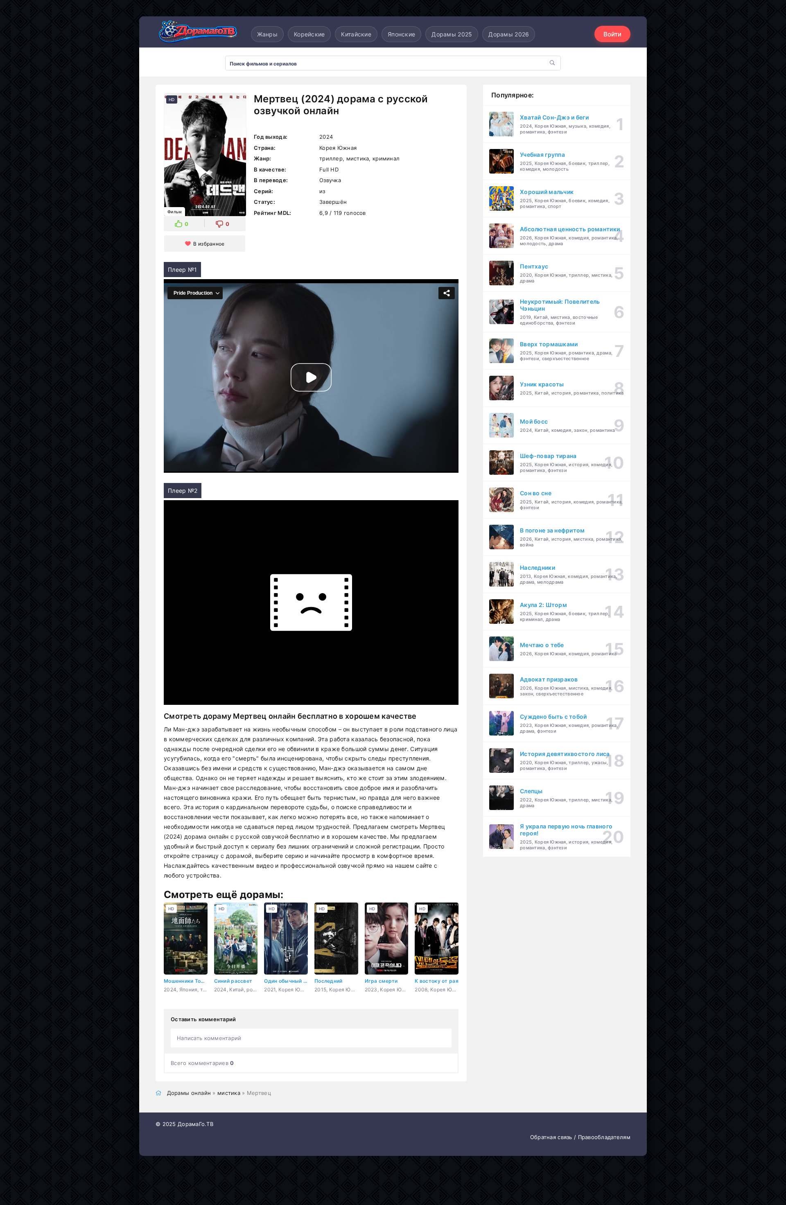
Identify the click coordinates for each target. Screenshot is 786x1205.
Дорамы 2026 (508, 34)
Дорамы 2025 (451, 34)
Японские (401, 34)
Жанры (267, 34)
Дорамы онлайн (189, 1093)
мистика (228, 1093)
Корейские (309, 34)
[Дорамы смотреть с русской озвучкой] (196, 34)
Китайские (356, 34)
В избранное (208, 244)
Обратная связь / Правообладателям (580, 1137)
